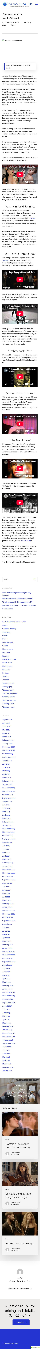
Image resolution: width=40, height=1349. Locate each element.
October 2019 (7, 999)
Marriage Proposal (9, 659)
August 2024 (7, 801)
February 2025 (7, 781)
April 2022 (6, 897)
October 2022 (7, 876)
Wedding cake (7, 690)
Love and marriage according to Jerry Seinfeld (16, 594)
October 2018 (7, 1040)
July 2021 (5, 928)
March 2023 (6, 859)
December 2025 (8, 747)
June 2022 (6, 890)
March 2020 (6, 982)
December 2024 (8, 788)
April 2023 (6, 856)
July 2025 (6, 764)
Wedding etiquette (9, 693)
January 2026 (7, 744)
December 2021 (8, 911)
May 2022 (6, 893)
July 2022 (6, 887)
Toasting (5, 676)
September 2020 (8, 962)
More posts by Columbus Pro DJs (20, 1288)
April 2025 (6, 774)
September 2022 (8, 880)
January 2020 (7, 989)
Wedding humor (8, 697)
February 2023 (7, 863)
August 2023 (7, 842)
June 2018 (6, 1054)
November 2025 (8, 750)
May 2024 (6, 812)
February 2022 (7, 904)
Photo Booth (7, 663)
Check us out (26, 541)
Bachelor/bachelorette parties (14, 622)
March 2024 (6, 819)
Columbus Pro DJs (12, 22)
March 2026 (6, 737)
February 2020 (7, 985)
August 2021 (7, 924)
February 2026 (7, 740)
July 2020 (6, 968)
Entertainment (7, 642)
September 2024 (8, 798)
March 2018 (6, 1064)
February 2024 (7, 822)
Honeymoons (7, 649)
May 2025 (6, 771)
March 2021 (6, 941)
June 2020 (6, 972)
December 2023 (8, 829)
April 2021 (6, 938)
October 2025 (7, 754)
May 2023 (6, 853)
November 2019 (8, 996)
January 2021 (7, 948)
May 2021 (6, 934)
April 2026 (6, 733)
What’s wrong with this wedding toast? (17, 602)
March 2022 (6, 900)
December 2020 (8, 951)
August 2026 (7, 720)
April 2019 (6, 1020)
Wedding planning (9, 700)
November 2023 (8, 832)
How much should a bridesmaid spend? (17, 599)
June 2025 (6, 767)
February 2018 (7, 1067)
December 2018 (8, 1033)
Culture (5, 635)
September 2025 (8, 757)
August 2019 (7, 1006)
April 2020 (6, 979)
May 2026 (6, 730)
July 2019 (6, 1009)
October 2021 (7, 917)
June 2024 (6, 808)
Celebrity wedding (9, 629)
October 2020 (7, 958)
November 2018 (8, 1037)
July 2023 (6, 846)
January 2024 (7, 825)
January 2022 (7, 907)
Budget (5, 625)
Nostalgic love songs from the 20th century (19, 605)
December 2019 (8, 992)
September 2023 (8, 839)
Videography (7, 687)
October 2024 (7, 795)
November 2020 (8, 955)
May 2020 (6, 975)
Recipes (5, 673)
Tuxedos (5, 680)
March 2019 (6, 1023)
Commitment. (7, 609)
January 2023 (7, 866)
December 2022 (8, 870)
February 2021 (7, 945)
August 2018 (7, 1047)
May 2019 (6, 1016)
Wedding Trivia (8, 704)
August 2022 (7, 883)
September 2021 (8, 921)
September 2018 (8, 1043)
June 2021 (6, 931)
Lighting (5, 656)
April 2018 (6, 1060)
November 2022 (8, 873)
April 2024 (6, 815)
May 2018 (6, 1057)
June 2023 (6, 849)
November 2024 (8, 791)
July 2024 (6, 805)
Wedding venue (8, 707)
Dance (12, 25)
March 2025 (6, 778)
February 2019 (7, 1026)
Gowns (5, 646)
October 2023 (7, 836)
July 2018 (6, 1050)
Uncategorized (8, 683)
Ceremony (6, 632)
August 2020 (7, 965)
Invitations (6, 653)
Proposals (6, 670)
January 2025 (7, 784)
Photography (7, 666)
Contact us (21, 1322)
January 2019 (7, 1030)
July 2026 (6, 723)
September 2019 (8, 1003)
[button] (36, 4)
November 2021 (8, 914)
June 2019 (6, 1013)
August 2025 (7, 761)
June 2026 (6, 726)
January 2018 (7, 1071)
